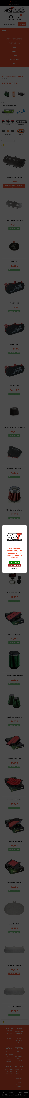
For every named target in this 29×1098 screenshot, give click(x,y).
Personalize (14, 568)
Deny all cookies (15, 565)
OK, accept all (14, 562)
